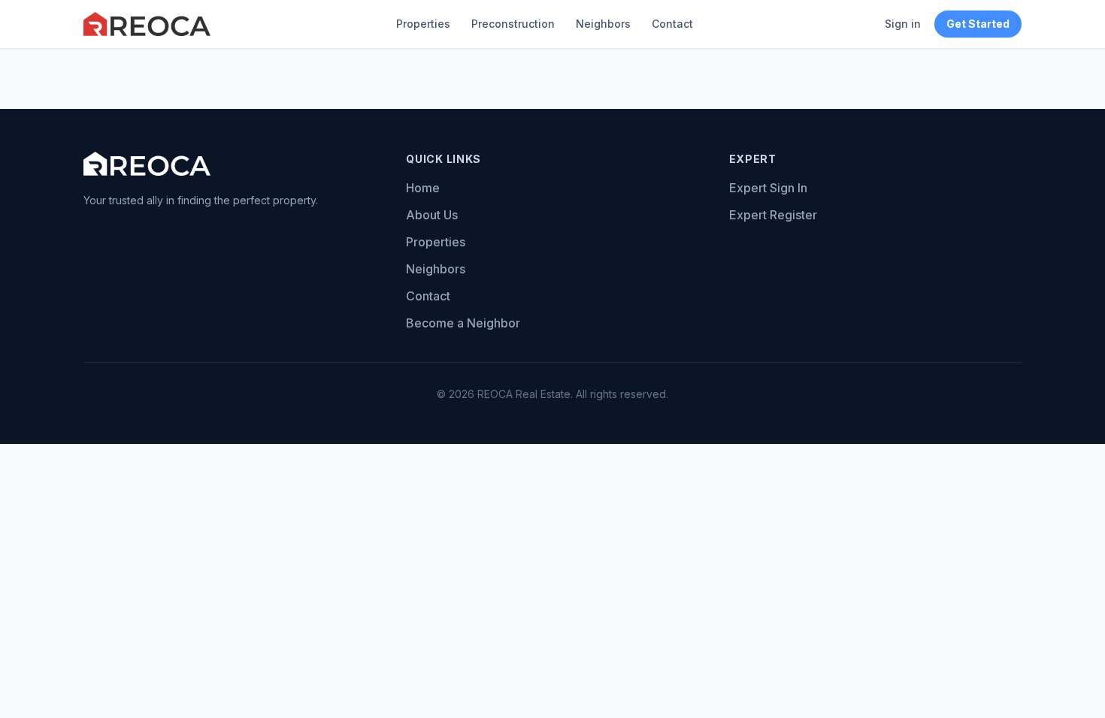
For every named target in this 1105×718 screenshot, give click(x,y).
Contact (672, 23)
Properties (423, 23)
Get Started (978, 23)
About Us (432, 214)
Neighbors (603, 23)
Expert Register (773, 214)
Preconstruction (513, 23)
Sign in (903, 23)
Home (423, 187)
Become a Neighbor (463, 322)
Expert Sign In (768, 187)
